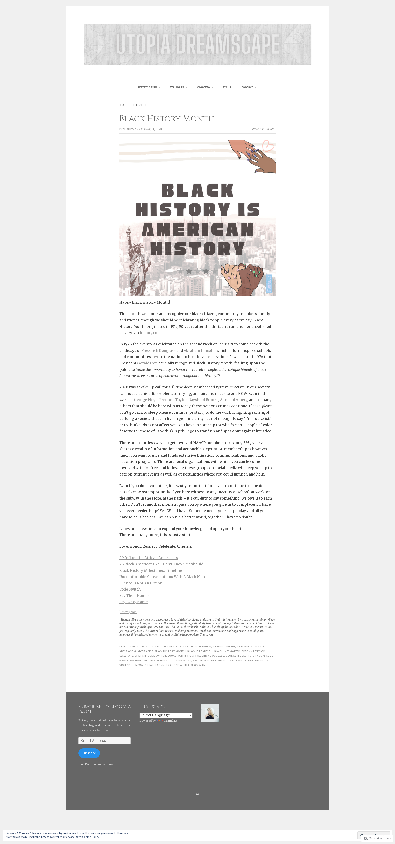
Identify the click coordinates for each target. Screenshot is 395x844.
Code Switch (130, 589)
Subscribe (89, 753)
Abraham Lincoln (199, 350)
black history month (170, 651)
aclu (193, 646)
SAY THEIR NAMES (204, 660)
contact (247, 87)
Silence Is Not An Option (141, 583)
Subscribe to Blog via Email (104, 709)
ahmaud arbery (224, 646)
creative (203, 87)
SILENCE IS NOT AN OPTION (235, 660)
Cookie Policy (90, 836)
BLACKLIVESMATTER (227, 651)
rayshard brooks (142, 660)
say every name (180, 660)
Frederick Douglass (158, 350)
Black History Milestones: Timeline (150, 570)
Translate (171, 720)
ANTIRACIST (145, 651)
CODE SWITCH (157, 655)
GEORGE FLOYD (235, 655)
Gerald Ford (147, 363)
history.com (150, 332)
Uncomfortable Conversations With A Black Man (162, 577)
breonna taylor (253, 651)
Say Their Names (134, 595)
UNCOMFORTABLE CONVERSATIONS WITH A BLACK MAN (170, 665)
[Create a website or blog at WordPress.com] (197, 795)
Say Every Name (133, 602)
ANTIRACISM (127, 651)
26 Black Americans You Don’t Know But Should (161, 564)
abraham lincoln (176, 646)
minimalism (147, 87)
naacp (123, 660)
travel (227, 87)
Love (269, 655)
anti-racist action (251, 646)
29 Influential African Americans (148, 558)
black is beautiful (200, 651)
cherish (140, 655)
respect (162, 660)
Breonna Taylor (173, 399)
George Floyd (146, 399)
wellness (177, 87)
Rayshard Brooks (203, 399)
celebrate (126, 655)
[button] (210, 714)
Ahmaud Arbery (233, 399)
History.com (128, 612)
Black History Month (166, 118)
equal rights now (181, 655)
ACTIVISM (143, 646)
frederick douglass (209, 655)
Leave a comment (263, 129)
